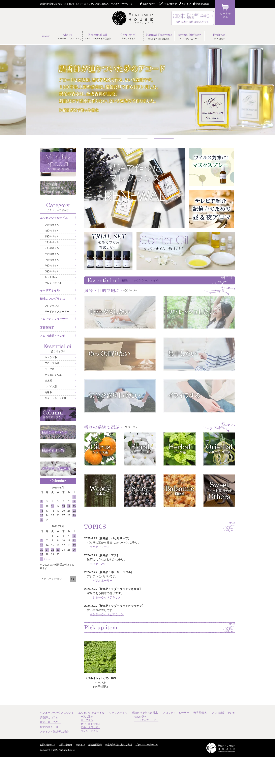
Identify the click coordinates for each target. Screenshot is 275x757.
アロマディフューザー (176, 712)
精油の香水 (140, 716)
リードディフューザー (146, 720)
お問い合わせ (170, 3)
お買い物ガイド (150, 3)
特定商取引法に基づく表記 (118, 744)
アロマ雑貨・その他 (223, 712)
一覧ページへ (128, 290)
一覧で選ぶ (87, 716)
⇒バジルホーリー (101, 580)
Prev (4, 90)
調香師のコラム (49, 717)
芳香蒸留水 (200, 712)
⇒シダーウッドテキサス (105, 597)
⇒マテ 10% (97, 563)
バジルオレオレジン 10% (100, 678)
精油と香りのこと (50, 722)
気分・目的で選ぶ (90, 723)
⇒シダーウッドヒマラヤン (107, 614)
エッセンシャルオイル (91, 712)
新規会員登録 (202, 3)
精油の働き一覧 (49, 727)
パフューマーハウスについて (57, 712)
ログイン (80, 744)
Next (271, 90)
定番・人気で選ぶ (90, 727)
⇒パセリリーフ (100, 547)
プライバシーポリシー (146, 744)
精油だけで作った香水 (145, 712)
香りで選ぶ (87, 720)
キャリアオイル (118, 712)
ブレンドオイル (89, 731)
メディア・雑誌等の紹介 (54, 731)
